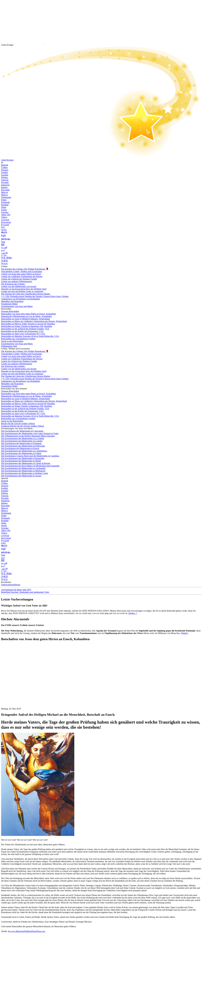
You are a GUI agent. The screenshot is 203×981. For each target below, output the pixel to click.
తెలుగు (4, 232)
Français (4, 180)
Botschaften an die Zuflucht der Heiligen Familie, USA (25, 329)
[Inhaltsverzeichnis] (22, 685)
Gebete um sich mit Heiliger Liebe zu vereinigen (22, 291)
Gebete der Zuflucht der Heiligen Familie (19, 279)
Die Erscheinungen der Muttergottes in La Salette (22, 438)
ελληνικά (5, 220)
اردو (3, 250)
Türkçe (4, 217)
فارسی (4, 252)
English (4, 172)
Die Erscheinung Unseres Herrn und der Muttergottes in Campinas (30, 456)
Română (4, 205)
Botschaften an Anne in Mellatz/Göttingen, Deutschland (25, 319)
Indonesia (5, 185)
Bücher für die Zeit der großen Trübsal (18, 423)
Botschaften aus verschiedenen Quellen (18, 339)
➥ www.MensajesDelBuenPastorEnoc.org (26, 931)
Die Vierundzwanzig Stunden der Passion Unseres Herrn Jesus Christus (34, 296)
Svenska (4, 212)
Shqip (3, 207)
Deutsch (4, 170)
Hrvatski (5, 182)
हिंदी (2, 245)
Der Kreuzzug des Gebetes (13, 284)
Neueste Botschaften (10, 311)
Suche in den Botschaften (12, 341)
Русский (5, 225)
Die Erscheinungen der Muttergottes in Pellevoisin (23, 446)
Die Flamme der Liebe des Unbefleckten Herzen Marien (25, 294)
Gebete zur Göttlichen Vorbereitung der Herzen (21, 276)
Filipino (4, 177)
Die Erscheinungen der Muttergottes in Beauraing (22, 458)
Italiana (4, 187)
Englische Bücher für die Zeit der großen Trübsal (22, 426)
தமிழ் (3, 543)
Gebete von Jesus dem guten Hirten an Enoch (21, 274)
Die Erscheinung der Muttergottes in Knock (20, 448)
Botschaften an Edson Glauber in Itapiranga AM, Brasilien (26, 326)
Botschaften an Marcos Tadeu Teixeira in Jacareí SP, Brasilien (28, 324)
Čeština (4, 167)
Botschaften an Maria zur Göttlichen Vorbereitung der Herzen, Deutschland (34, 321)
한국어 (4, 263)
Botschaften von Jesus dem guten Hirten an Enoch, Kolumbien (28, 314)
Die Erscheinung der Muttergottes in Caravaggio (22, 431)
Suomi (4, 210)
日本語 (4, 260)
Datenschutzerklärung (10, 584)
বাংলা (3, 227)
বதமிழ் (4, 230)
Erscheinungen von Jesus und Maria (17, 306)
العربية (4, 247)
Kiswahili (5, 190)
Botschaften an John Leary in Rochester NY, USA (23, 334)
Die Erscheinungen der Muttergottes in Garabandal (23, 468)
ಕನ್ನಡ (3, 235)
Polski (3, 200)
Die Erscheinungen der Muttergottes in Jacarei (21, 476)
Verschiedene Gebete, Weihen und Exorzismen (21, 271)
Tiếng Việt (5, 215)
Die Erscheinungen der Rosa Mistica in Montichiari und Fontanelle (30, 466)
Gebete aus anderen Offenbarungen (16, 281)
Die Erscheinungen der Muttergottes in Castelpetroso (24, 451)
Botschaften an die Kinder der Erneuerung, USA (22, 331)
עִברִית (3, 255)
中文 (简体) (6, 258)
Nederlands (6, 197)
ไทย (3, 242)
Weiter (184, 633)
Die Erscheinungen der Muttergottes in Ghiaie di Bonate (25, 463)
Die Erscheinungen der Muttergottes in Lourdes (22, 441)
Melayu (4, 195)
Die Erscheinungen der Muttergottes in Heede (21, 461)
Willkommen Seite (9, 346)
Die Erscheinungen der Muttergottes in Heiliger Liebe (24, 473)
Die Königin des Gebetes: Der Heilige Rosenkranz (25, 269)
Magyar (4, 192)
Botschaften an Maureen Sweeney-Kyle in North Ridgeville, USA (30, 336)
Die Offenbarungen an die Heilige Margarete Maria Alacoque (28, 436)
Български (6, 222)
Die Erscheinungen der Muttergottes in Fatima (21, 453)
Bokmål (4, 165)
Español (4, 175)
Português (5, 202)
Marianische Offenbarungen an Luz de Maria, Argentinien (26, 316)
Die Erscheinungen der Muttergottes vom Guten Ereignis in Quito (29, 433)
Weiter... (132, 613)
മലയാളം (5, 239)
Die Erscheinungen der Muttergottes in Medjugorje (23, 471)
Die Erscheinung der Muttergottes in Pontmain (21, 443)
